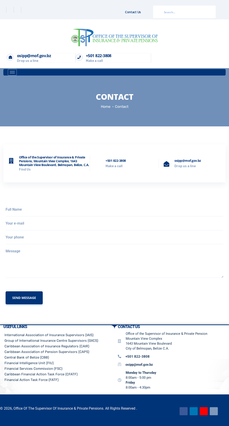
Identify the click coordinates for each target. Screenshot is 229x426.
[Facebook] (3, 10)
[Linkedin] (18, 10)
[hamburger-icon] (12, 72)
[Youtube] (204, 411)
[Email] (214, 411)
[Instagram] (25, 10)
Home (105, 106)
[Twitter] (10, 10)
